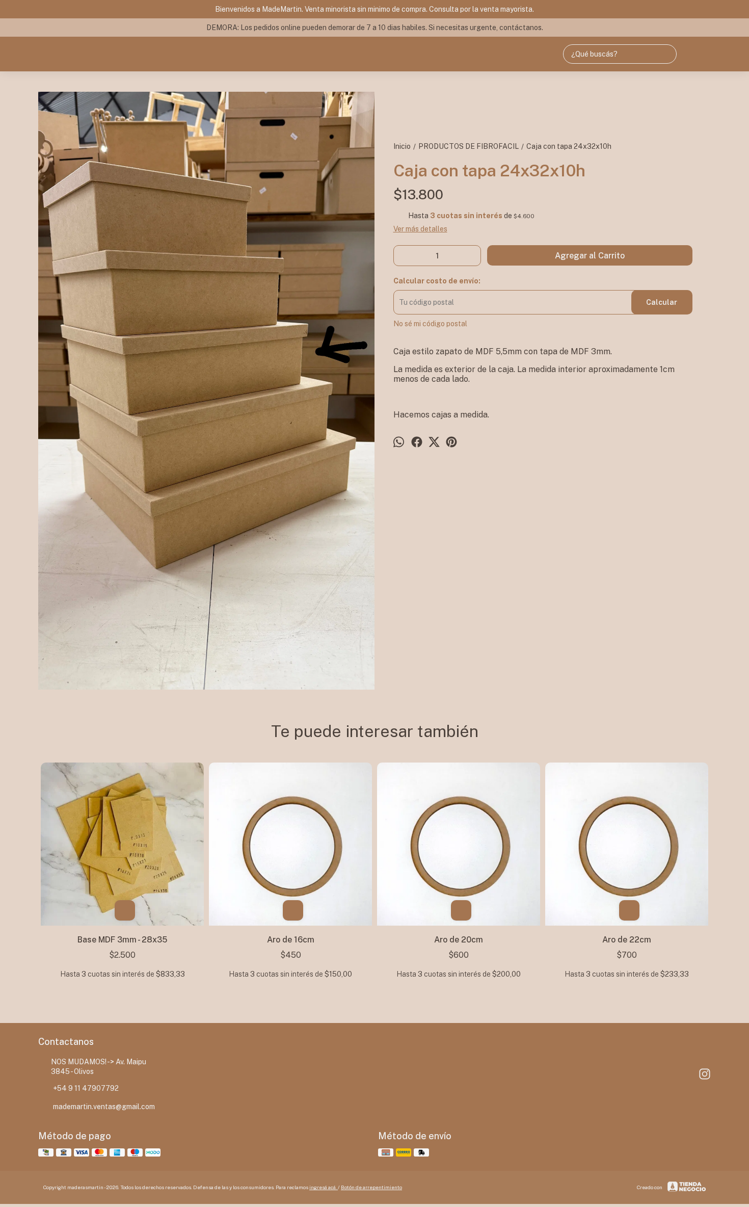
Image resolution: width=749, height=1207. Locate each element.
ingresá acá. (323, 1187)
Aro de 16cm (290, 939)
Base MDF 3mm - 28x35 (122, 939)
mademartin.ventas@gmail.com (104, 1107)
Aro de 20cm (458, 939)
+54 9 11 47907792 (86, 1088)
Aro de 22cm (626, 939)
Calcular (661, 302)
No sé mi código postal (430, 324)
